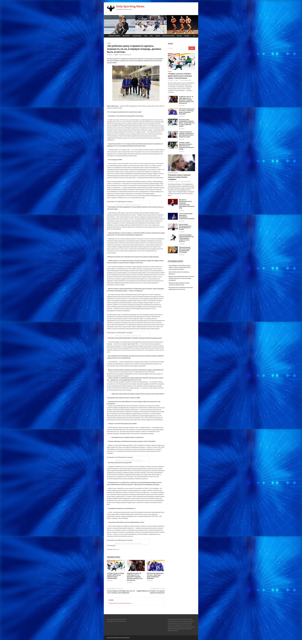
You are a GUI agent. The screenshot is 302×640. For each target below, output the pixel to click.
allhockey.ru (116, 549)
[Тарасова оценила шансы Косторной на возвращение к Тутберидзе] (173, 252)
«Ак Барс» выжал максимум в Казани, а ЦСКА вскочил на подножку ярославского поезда (186, 146)
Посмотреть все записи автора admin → (121, 603)
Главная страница (114, 35)
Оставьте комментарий (125, 54)
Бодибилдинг (137, 35)
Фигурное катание (168, 35)
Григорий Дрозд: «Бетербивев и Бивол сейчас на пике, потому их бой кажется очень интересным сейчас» (180, 267)
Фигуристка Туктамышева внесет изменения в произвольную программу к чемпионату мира (187, 204)
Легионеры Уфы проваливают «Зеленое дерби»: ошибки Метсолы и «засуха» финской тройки (187, 123)
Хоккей (187, 35)
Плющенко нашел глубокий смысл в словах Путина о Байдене (179, 177)
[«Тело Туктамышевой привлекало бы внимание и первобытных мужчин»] (173, 219)
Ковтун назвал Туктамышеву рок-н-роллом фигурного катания (185, 227)
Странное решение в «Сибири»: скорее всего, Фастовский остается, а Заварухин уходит (186, 134)
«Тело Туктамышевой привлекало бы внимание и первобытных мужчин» (187, 216)
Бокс (145, 35)
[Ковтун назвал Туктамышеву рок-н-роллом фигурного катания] (173, 230)
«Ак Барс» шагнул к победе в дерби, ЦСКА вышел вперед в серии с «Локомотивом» (115, 575)
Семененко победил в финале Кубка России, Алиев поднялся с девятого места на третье (186, 238)
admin (116, 54)
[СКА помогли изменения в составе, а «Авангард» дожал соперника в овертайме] (156, 571)
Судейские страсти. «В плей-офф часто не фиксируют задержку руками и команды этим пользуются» (134, 576)
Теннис (157, 35)
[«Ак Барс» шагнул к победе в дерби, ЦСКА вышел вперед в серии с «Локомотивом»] (116, 571)
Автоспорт (126, 35)
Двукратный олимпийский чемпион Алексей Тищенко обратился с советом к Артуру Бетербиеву (181, 278)
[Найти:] (181, 48)
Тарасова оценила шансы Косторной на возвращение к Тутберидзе (184, 249)
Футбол (179, 35)
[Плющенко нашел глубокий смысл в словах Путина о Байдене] (181, 171)
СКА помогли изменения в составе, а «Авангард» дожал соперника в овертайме (155, 575)
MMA (151, 35)
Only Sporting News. (130, 6)
